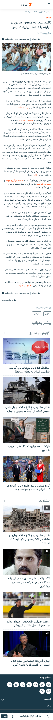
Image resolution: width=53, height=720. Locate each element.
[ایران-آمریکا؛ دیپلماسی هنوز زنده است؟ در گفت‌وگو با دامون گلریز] (26, 644)
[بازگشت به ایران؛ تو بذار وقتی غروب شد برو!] (26, 430)
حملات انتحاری (26, 120)
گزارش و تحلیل (39, 333)
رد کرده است (22, 107)
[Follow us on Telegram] (29, 684)
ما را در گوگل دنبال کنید (30, 716)
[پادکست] (12, 716)
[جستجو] (48, 716)
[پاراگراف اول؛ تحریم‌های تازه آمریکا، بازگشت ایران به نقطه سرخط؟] (26, 351)
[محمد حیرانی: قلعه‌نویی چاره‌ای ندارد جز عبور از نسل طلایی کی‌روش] (26, 605)
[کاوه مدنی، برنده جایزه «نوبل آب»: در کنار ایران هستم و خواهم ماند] (26, 469)
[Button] (36, 39)
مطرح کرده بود (26, 286)
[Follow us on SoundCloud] (9, 684)
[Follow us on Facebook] (35, 684)
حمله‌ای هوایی (44, 184)
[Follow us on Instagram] (48, 691)
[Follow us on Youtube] (16, 684)
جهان (48, 17)
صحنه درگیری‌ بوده (14, 180)
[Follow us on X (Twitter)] (22, 684)
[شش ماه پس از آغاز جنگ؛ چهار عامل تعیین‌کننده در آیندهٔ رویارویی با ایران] (26, 390)
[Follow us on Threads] (42, 691)
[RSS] (42, 684)
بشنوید (44, 501)
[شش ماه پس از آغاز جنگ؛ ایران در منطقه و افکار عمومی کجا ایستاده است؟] (26, 518)
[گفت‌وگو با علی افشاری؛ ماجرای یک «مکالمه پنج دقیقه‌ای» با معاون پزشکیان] (26, 562)
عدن (35, 175)
